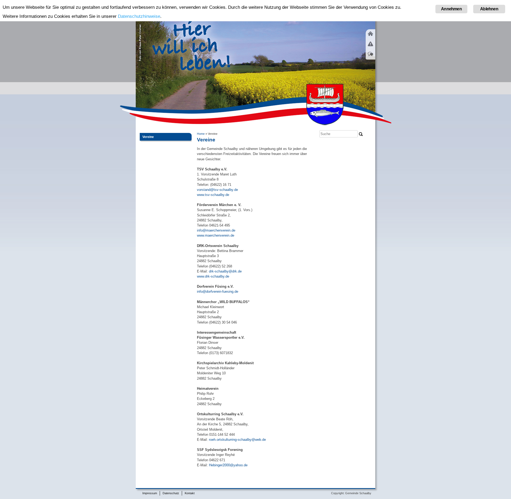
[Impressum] (370, 47)
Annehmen (451, 9)
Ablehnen (489, 9)
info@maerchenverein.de (216, 230)
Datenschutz (171, 493)
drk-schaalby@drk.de (225, 271)
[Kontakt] (370, 57)
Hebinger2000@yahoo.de (228, 465)
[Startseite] (370, 37)
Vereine (148, 137)
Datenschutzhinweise (139, 16)
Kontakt (190, 493)
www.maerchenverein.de (215, 235)
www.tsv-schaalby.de (213, 195)
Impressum (149, 493)
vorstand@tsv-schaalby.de (217, 190)
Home (201, 133)
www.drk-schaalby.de (213, 276)
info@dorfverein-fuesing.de (217, 291)
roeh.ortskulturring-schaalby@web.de (237, 440)
